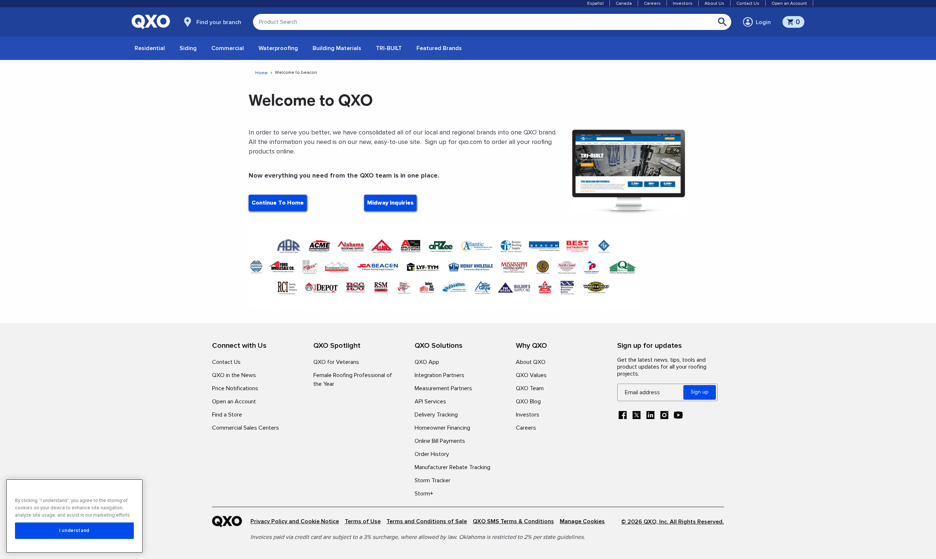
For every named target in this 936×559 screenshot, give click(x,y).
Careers (652, 3)
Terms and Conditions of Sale (426, 521)
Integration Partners (439, 375)
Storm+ (424, 493)
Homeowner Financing (442, 427)
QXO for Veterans (336, 362)
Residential (150, 48)
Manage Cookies (582, 521)
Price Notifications (235, 388)
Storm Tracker (432, 480)
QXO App (427, 362)
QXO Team (530, 388)
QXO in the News (234, 375)
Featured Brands (439, 48)
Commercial (227, 48)
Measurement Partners (443, 388)
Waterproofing (278, 48)
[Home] (231, 521)
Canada (624, 3)
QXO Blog (528, 401)
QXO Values (531, 375)
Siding (188, 48)
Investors (682, 3)
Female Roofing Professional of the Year (352, 380)
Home (261, 73)
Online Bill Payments (440, 441)
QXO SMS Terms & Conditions (513, 521)
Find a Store (227, 414)
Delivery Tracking (436, 414)
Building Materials (337, 48)
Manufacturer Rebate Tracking (452, 467)
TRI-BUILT (389, 48)
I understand (74, 530)
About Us (714, 3)
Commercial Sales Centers (245, 427)
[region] (74, 516)
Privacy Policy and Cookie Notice (294, 521)
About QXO (531, 362)
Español (595, 3)
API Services (430, 401)
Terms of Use (363, 521)
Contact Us (747, 3)
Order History (432, 454)
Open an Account (789, 3)
